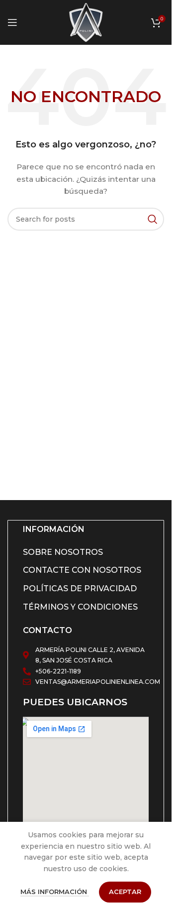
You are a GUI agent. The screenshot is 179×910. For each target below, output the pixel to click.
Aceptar (125, 892)
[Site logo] (86, 21)
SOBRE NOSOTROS (63, 552)
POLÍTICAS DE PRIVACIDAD (80, 588)
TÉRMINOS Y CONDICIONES (80, 607)
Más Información (54, 892)
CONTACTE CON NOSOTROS (82, 570)
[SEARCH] (152, 219)
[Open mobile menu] (12, 22)
